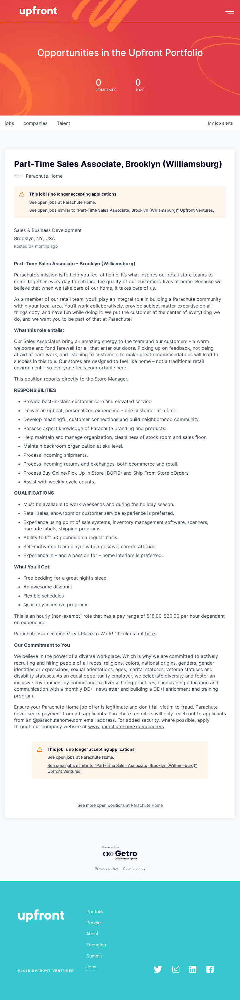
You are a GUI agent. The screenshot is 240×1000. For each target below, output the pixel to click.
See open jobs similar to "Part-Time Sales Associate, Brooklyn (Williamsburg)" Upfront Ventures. (121, 210)
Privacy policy (106, 868)
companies (35, 123)
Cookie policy (134, 868)
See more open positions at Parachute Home (120, 805)
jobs (9, 123)
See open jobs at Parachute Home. (62, 202)
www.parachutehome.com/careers (126, 726)
